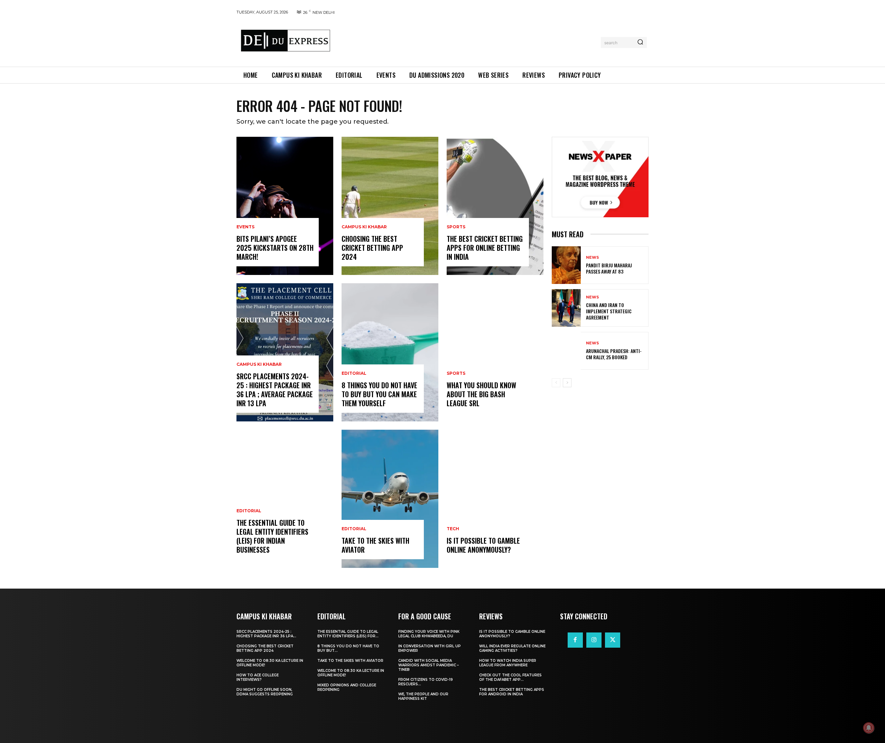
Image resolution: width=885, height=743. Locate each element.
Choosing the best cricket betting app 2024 (372, 248)
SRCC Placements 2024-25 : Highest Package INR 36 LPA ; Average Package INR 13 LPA (274, 389)
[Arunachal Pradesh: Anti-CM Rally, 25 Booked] (566, 351)
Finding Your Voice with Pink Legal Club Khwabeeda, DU (428, 633)
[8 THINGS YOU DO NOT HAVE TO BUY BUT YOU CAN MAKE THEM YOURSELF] (390, 352)
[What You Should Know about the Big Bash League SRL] (495, 352)
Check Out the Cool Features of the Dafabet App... (510, 677)
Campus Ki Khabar (259, 364)
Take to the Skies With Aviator (375, 545)
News (592, 257)
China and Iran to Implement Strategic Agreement (609, 311)
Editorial (248, 511)
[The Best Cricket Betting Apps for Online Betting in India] (495, 206)
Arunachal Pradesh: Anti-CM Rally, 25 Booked (614, 354)
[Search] (640, 42)
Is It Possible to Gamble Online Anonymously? (483, 545)
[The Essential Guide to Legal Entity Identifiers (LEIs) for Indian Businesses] (284, 499)
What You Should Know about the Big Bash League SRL (481, 394)
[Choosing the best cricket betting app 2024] (390, 206)
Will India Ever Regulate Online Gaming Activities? (512, 648)
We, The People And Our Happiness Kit (423, 696)
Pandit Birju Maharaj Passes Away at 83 (609, 268)
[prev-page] (556, 382)
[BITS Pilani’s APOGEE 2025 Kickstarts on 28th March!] (284, 206)
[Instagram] (594, 640)
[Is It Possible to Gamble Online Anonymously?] (495, 499)
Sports (456, 227)
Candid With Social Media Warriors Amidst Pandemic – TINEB (428, 665)
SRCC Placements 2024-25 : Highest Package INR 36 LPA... (266, 633)
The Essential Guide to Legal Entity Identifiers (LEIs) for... (348, 633)
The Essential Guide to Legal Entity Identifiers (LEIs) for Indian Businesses (272, 536)
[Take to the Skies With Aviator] (390, 499)
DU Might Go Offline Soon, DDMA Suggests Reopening (264, 691)
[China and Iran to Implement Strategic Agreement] (566, 308)
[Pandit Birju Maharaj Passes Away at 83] (566, 265)
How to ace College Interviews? (257, 677)
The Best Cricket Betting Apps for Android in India (511, 691)
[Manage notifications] (868, 727)
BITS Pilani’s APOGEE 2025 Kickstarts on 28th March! (275, 248)
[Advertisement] (468, 41)
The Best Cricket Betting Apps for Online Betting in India (485, 248)
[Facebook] (575, 640)
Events (245, 227)
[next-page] (567, 382)
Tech (453, 529)
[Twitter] (612, 640)
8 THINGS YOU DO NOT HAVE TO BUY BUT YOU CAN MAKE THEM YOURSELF (379, 394)
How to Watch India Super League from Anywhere (507, 662)
